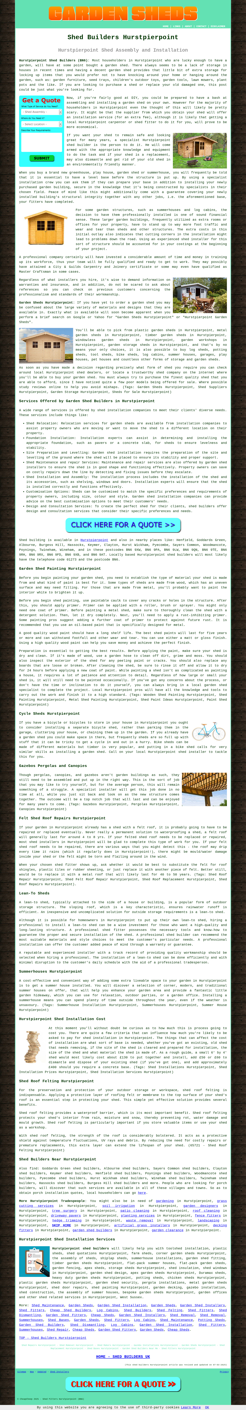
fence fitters (208, 1215)
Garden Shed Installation (122, 1305)
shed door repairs (69, 1287)
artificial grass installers (142, 1225)
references (29, 289)
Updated (41, 1372)
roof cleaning (206, 1211)
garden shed (143, 302)
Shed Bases (58, 1320)
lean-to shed (211, 912)
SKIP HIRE (61, 1225)
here (142, 1193)
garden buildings (132, 220)
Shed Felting (169, 1310)
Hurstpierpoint (94, 540)
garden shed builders (92, 1230)
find (33, 1168)
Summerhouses (31, 1320)
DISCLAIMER (218, 26)
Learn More (191, 1407)
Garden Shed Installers (202, 1305)
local (72, 122)
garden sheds (88, 1278)
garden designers (200, 1206)
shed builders (180, 555)
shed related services (59, 1297)
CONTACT (201, 26)
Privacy (224, 1372)
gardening (165, 1201)
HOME (166, 26)
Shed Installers (59, 1372)
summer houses (32, 990)
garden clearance (168, 1230)
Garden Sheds (81, 1305)
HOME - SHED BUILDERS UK (123, 1357)
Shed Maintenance (48, 1305)
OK (207, 1407)
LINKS (176, 26)
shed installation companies (174, 496)
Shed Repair (58, 1330)
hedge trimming (67, 1220)
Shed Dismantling (87, 1325)
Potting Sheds (211, 1320)
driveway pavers (66, 1215)
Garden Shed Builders (41, 1325)
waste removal (139, 1220)
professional (35, 257)
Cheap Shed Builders (70, 1310)
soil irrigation (118, 1206)
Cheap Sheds (102, 1315)
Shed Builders (137, 1310)
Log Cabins (107, 1310)
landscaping (208, 1220)
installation (31, 182)
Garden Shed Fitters (66, 1315)
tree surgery (64, 1211)
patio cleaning (134, 1211)
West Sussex (131, 1297)
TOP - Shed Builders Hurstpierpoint (52, 1338)
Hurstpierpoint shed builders (80, 1248)
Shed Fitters (31, 1310)
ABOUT (188, 26)
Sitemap (21, 1372)
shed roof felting (47, 1135)
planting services (138, 1215)
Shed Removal (182, 1315)
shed (71, 145)
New (32, 1372)
